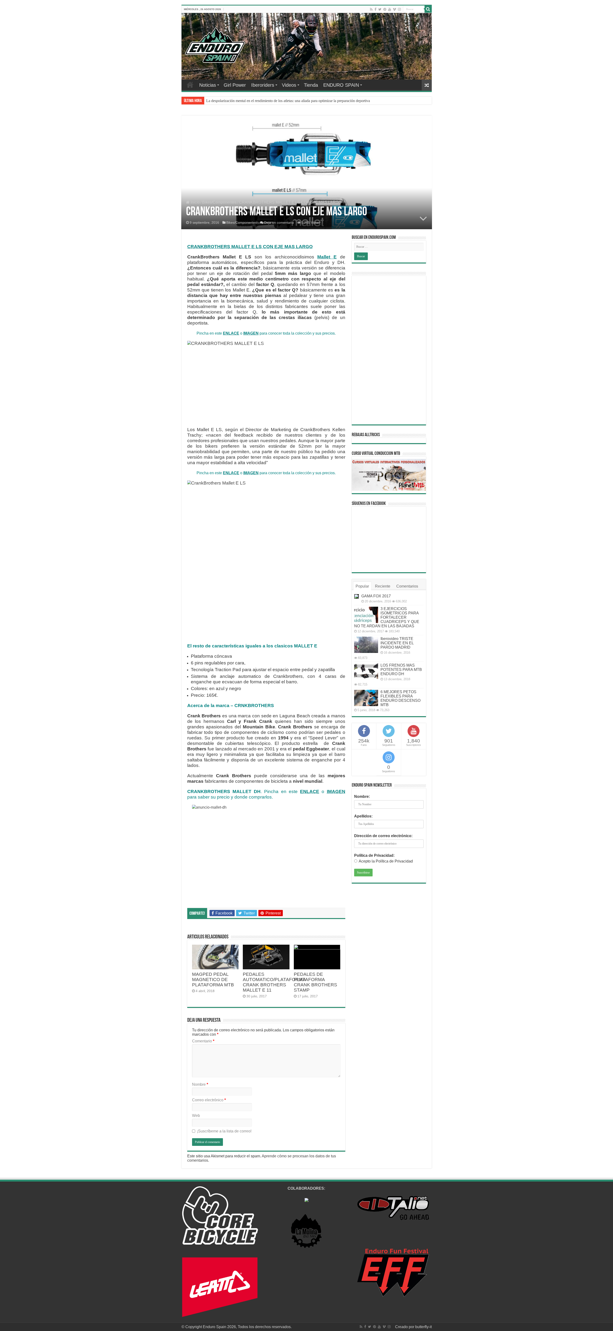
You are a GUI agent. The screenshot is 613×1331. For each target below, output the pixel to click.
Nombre (200, 1084)
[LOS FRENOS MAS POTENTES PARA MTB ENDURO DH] (366, 671)
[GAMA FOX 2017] (356, 596)
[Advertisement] (389, 350)
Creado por (405, 1327)
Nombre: (362, 796)
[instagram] (399, 9)
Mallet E (327, 256)
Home (190, 85)
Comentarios (407, 586)
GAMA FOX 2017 (376, 596)
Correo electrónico (209, 1100)
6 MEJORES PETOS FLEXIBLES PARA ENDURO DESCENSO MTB (400, 698)
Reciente (382, 586)
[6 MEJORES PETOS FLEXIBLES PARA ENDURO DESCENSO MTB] (366, 698)
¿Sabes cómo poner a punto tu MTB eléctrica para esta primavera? (256, 101)
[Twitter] (380, 9)
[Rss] (371, 9)
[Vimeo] (394, 9)
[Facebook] (375, 9)
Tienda (311, 85)
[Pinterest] (385, 9)
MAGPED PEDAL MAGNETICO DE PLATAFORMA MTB (213, 979)
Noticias (207, 85)
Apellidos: (363, 816)
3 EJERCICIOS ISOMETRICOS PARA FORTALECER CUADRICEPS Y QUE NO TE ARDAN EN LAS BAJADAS (386, 617)
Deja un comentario (279, 222)
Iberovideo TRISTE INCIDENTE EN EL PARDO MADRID (397, 643)
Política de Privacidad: (374, 855)
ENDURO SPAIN (341, 85)
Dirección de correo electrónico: (383, 836)
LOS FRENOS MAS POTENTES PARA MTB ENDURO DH (401, 669)
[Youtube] (390, 9)
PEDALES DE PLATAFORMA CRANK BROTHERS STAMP (315, 982)
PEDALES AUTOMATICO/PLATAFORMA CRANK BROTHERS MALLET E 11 (274, 982)
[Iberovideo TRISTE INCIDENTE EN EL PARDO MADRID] (366, 645)
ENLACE (231, 333)
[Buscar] (428, 9)
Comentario (203, 1041)
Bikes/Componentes (219, 202)
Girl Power (235, 85)
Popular (362, 586)
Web (196, 1116)
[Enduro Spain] (215, 44)
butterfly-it (423, 1327)
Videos (289, 85)
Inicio (195, 202)
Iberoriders (262, 85)
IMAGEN (251, 333)
